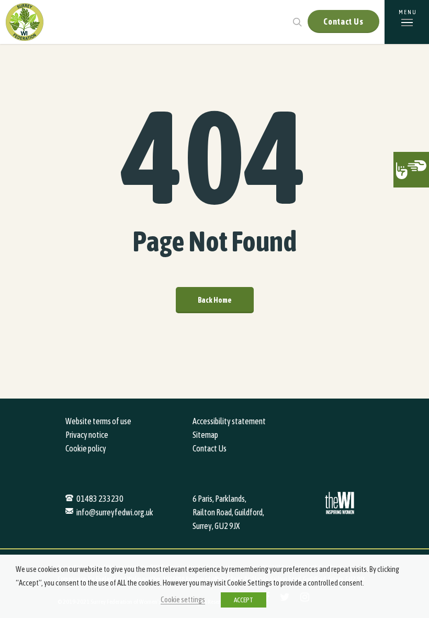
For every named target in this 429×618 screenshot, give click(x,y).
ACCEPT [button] (243, 600)
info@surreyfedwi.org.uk (114, 512)
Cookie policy (85, 448)
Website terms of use (98, 421)
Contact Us (343, 21)
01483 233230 (99, 498)
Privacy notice (86, 434)
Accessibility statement (229, 421)
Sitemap (205, 434)
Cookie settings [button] (183, 599)
